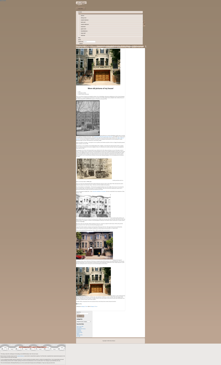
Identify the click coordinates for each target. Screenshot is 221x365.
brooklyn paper (79, 332)
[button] (80, 43)
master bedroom (20, 356)
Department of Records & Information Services (103, 136)
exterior (79, 94)
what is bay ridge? (80, 326)
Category (83, 306)
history (83, 94)
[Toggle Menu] (110, 13)
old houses (87, 94)
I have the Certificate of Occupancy (99, 191)
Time (86, 306)
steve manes (79, 327)
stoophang (79, 330)
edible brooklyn (80, 334)
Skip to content (3, 0)
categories (79, 321)
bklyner (78, 333)
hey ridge (78, 336)
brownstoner (79, 331)
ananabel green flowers (81, 328)
